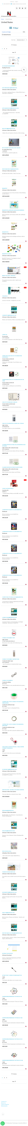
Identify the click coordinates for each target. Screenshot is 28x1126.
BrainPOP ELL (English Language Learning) (13, 210)
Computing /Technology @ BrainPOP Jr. (12, 597)
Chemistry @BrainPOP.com (9, 315)
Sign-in (16, 1)
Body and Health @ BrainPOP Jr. (10, 169)
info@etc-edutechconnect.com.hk (19, 3)
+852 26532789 (6, 3)
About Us (3, 1103)
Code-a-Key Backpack (7, 488)
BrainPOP (4, 188)
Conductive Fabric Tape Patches (10, 659)
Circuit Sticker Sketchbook (9, 402)
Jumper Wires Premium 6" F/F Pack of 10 (12, 996)
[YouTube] (2, 1114)
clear (24, 31)
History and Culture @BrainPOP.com (12, 933)
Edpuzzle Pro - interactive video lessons (13, 789)
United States (7, 34)
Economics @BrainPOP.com (9, 769)
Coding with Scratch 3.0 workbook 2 (12, 531)
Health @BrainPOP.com (8, 912)
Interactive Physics (7, 953)
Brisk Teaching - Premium (8, 275)
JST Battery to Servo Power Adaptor (12, 975)
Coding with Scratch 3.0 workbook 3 (12, 553)
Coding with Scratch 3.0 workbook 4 (12, 575)
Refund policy (4, 1106)
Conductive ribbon (7, 680)
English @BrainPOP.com (8, 830)
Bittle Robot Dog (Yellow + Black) (11, 147)
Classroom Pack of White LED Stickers (12, 467)
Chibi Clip (4, 334)
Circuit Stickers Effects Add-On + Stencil (13, 423)
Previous (15, 44)
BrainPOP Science (6, 253)
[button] (24, 70)
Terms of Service (5, 1104)
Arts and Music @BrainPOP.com (10, 108)
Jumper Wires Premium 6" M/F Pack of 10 (12, 1039)
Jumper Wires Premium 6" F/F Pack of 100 (12, 1017)
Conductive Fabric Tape (8, 637)
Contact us (12, 1)
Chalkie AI (4, 296)
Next (13, 52)
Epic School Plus (6, 851)
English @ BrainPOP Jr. (8, 810)
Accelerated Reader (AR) (8, 65)
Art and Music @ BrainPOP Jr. (9, 87)
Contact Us (3, 1101)
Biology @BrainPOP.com (8, 128)
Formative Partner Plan (8, 871)
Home (2, 19)
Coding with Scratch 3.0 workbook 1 (12, 509)
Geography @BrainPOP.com (9, 892)
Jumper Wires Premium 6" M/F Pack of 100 (12, 1060)
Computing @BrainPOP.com (9, 617)
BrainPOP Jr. (5, 232)
